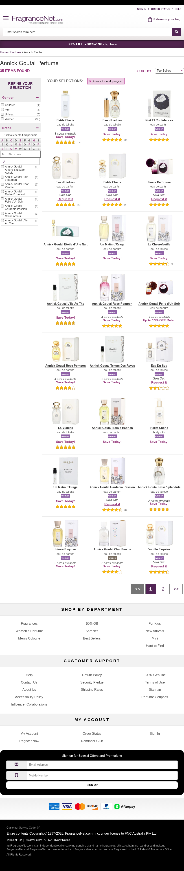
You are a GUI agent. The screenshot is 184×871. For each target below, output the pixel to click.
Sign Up (92, 785)
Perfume (16, 52)
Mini (155, 638)
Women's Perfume (29, 631)
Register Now (29, 741)
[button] (7, 18)
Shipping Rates (92, 689)
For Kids (155, 623)
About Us (29, 689)
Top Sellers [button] (164, 70)
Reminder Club (92, 741)
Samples (92, 631)
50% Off (92, 623)
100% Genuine (155, 675)
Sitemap (155, 689)
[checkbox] (20, 105)
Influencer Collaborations (29, 704)
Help (178, 9)
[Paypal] (106, 806)
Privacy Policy (33, 840)
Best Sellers (92, 638)
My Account (29, 733)
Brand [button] (6, 128)
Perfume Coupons (154, 697)
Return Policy (92, 675)
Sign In (141, 9)
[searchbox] (87, 32)
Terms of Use (155, 682)
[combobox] (92, 32)
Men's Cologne (29, 638)
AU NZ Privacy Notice (57, 840)
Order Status (160, 9)
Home (4, 52)
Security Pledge (91, 682)
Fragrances (29, 623)
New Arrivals (154, 631)
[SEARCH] (176, 32)
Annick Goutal (107, 81)
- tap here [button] (92, 44)
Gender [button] (7, 97)
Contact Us (29, 682)
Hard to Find (155, 646)
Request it (65, 199)
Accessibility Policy (29, 697)
